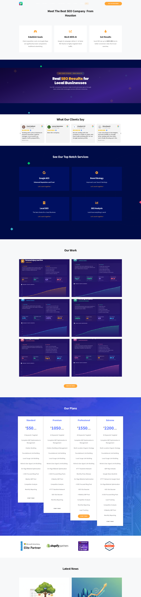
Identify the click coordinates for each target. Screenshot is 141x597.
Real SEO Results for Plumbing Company (96, 316)
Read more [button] (76, 140)
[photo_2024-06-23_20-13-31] (21, 3)
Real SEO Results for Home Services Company (96, 356)
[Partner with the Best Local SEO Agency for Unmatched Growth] (97, 579)
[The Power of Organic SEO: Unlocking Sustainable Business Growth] (44, 579)
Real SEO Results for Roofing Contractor (44, 356)
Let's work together (44, 187)
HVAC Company (44, 316)
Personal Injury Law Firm (44, 276)
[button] (120, 133)
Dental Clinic (96, 276)
